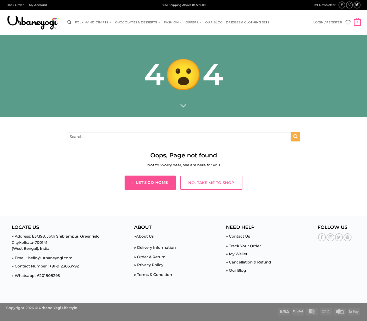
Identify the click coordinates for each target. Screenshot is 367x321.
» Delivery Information (155, 247)
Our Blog (213, 22)
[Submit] (295, 136)
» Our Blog (236, 270)
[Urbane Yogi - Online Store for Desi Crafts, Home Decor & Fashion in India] (33, 22)
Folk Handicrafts (91, 22)
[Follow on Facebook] (342, 4)
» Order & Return (150, 257)
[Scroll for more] (183, 106)
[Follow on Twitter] (357, 4)
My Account (38, 5)
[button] (325, 4)
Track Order (15, 5)
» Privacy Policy (148, 264)
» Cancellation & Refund (248, 262)
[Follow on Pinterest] (347, 237)
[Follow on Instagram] (349, 4)
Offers (191, 22)
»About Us (144, 236)
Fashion (171, 22)
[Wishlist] (348, 22)
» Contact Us (238, 236)
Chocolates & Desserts (136, 22)
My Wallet (238, 254)
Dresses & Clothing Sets (247, 22)
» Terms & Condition (153, 274)
